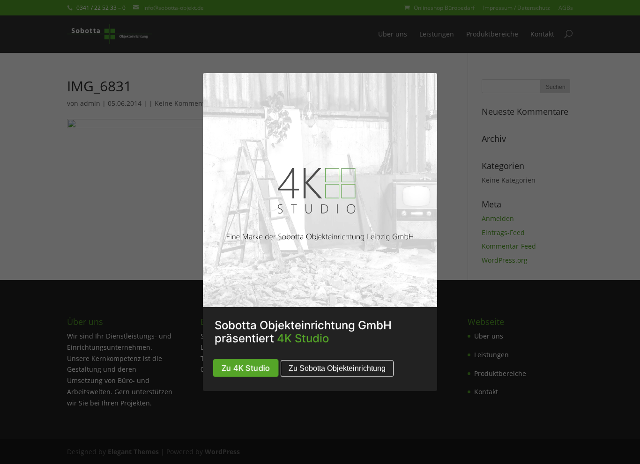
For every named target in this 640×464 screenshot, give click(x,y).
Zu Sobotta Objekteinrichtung (337, 368)
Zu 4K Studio (246, 368)
